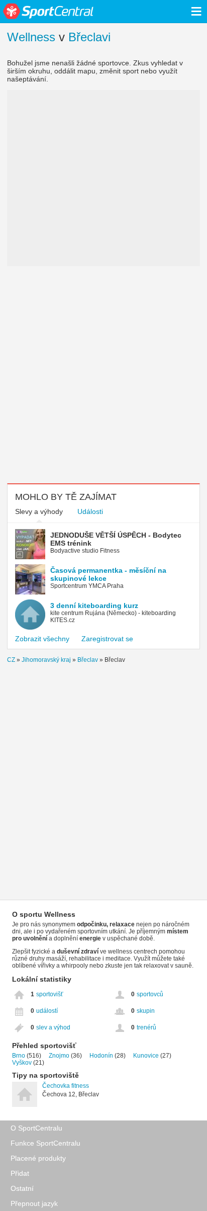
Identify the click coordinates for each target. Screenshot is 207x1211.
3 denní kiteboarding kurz (94, 605)
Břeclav (87, 659)
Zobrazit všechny (42, 639)
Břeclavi (89, 37)
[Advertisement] (103, 374)
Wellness (31, 37)
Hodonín (101, 1055)
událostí (47, 1010)
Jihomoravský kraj (46, 659)
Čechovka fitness (65, 1085)
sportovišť (49, 994)
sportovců (150, 994)
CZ (11, 659)
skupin (146, 1010)
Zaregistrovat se (107, 639)
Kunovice (146, 1055)
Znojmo (59, 1055)
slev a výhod (53, 1027)
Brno (18, 1055)
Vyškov (22, 1062)
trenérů (146, 1027)
